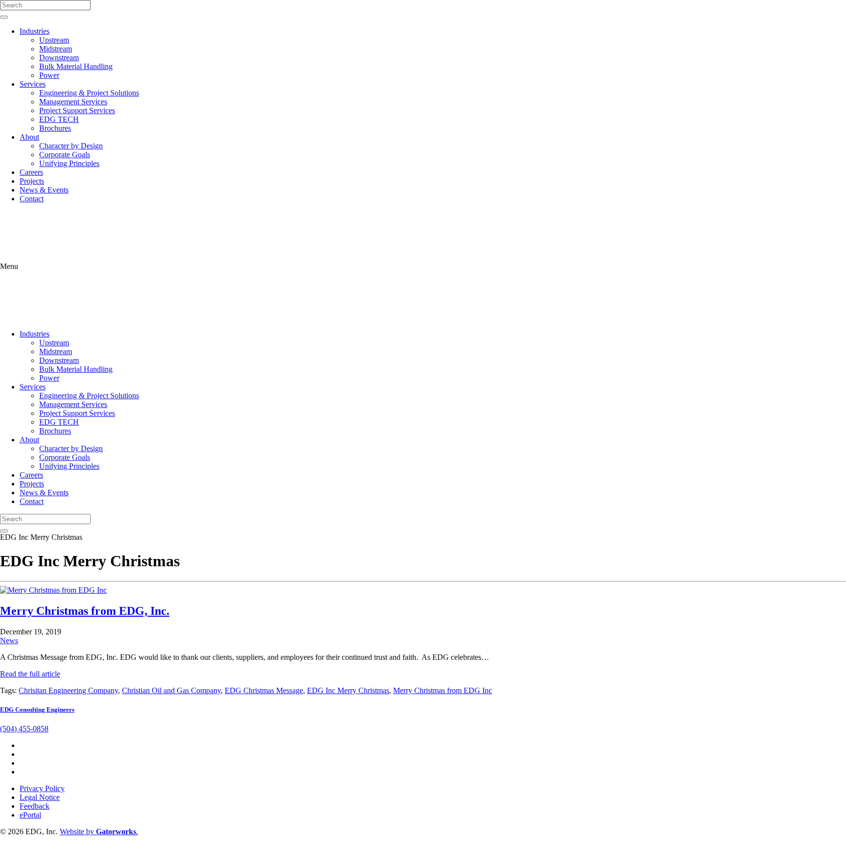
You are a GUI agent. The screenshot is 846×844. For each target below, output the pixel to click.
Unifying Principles (69, 163)
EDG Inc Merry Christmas (348, 690)
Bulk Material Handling (76, 66)
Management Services (73, 101)
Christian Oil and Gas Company (171, 690)
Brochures (55, 128)
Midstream (55, 49)
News (9, 640)
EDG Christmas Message (264, 690)
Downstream (59, 57)
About (29, 137)
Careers (31, 172)
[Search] (4, 17)
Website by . (99, 831)
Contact (32, 198)
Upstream (54, 40)
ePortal (30, 815)
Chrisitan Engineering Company (68, 690)
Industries (34, 31)
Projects (32, 181)
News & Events (44, 190)
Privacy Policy (42, 788)
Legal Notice (40, 797)
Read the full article (30, 674)
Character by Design (71, 146)
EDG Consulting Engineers (37, 709)
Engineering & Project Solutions (89, 93)
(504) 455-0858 (24, 728)
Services (33, 84)
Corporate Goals (64, 154)
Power (49, 75)
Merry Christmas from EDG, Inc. (84, 610)
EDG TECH (59, 119)
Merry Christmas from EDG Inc (442, 690)
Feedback (34, 806)
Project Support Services (77, 110)
